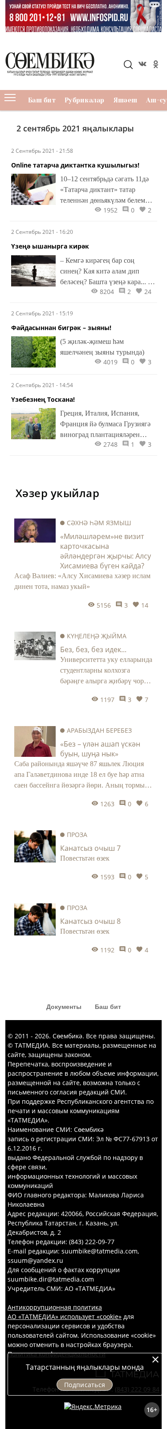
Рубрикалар (85, 100)
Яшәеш (125, 100)
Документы (63, 1006)
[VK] (141, 65)
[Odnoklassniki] (155, 65)
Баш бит (42, 100)
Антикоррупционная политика (55, 1307)
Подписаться (84, 1384)
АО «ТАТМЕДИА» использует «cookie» (65, 1316)
